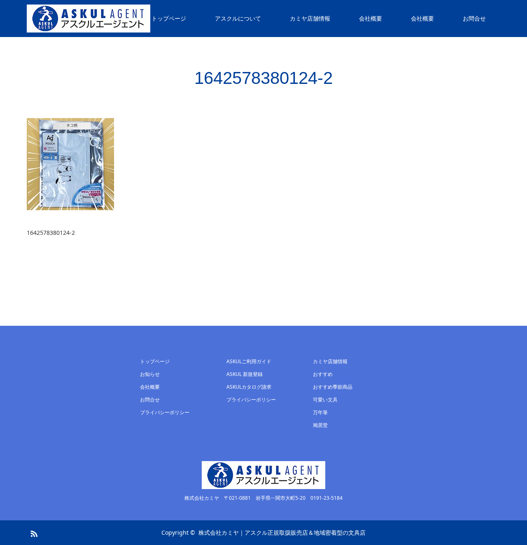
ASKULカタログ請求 (248, 386)
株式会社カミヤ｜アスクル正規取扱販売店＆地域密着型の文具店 (282, 532)
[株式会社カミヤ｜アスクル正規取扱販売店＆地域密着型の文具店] (88, 18)
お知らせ (150, 374)
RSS (33, 532)
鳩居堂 (320, 425)
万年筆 (320, 412)
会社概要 (370, 18)
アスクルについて (238, 18)
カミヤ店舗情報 (310, 18)
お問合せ (474, 18)
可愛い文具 (325, 399)
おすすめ (323, 374)
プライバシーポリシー (164, 412)
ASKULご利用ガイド (248, 361)
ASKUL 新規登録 (244, 374)
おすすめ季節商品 (332, 386)
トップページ (169, 18)
